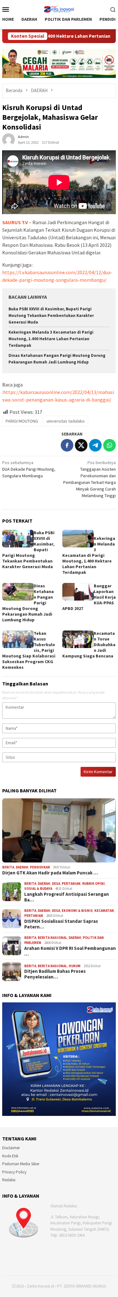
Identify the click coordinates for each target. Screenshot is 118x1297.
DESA (56, 883)
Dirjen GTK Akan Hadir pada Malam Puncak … (50, 873)
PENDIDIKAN (40, 867)
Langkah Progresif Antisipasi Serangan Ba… (66, 897)
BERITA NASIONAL (52, 937)
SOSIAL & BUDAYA (38, 888)
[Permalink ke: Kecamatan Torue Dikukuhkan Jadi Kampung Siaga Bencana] (78, 639)
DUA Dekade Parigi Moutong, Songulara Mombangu (28, 469)
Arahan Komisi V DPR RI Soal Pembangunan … (70, 951)
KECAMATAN (104, 910)
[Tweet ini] (81, 445)
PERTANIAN (71, 883)
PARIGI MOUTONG (22, 421)
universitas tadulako (66, 421)
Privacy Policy (14, 1172)
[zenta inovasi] (59, 8)
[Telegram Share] (95, 445)
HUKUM (75, 966)
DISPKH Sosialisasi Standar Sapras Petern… (61, 924)
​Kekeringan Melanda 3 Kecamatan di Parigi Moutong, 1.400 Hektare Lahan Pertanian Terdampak (50, 339)
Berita (8, 867)
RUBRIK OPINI (93, 883)
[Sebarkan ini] (67, 445)
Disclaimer (11, 1147)
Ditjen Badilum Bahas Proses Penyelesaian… (55, 974)
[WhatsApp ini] (109, 445)
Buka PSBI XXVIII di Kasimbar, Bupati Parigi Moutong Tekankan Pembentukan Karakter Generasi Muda (51, 315)
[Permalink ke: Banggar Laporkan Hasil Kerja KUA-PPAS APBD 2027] (78, 592)
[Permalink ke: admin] (8, 139)
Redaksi (8, 1180)
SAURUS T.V (15, 222)
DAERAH (22, 867)
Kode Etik (10, 1156)
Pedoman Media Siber (20, 1164)
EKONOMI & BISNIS (77, 910)
